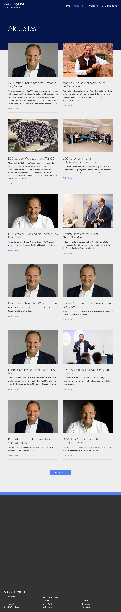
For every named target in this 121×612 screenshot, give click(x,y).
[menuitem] (68, 5)
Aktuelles (79, 5)
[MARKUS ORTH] (14, 5)
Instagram (86, 604)
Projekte (93, 5)
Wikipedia (86, 607)
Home (67, 5)
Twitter (85, 601)
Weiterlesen (13, 108)
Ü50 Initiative (109, 5)
